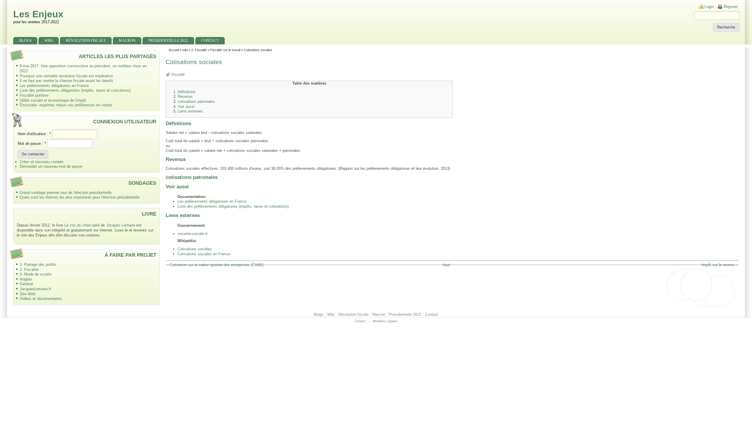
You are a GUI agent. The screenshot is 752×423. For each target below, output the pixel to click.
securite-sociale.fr (192, 233)
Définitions (187, 92)
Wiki (48, 40)
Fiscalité (178, 75)
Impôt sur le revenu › (719, 265)
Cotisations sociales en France (203, 254)
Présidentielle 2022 (168, 40)
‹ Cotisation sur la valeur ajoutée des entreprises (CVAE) (215, 265)
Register (731, 6)
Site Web (27, 294)
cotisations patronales (196, 102)
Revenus (185, 97)
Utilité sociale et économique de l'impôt (53, 100)
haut (446, 265)
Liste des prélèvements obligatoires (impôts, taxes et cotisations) (75, 90)
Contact (210, 40)
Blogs (25, 40)
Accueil (174, 50)
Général (26, 284)
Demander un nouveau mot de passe (51, 166)
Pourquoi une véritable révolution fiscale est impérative (66, 76)
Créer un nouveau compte (41, 162)
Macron (127, 40)
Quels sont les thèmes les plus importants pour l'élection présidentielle (80, 197)
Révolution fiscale (86, 40)
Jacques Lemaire (120, 225)
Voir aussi (186, 107)
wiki (185, 50)
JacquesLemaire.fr (35, 289)
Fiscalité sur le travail (225, 50)
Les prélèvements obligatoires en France (54, 85)
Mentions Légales (385, 321)
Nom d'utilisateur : (34, 134)
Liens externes (190, 111)
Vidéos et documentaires (41, 298)
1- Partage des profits (38, 264)
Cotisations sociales (194, 249)
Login (709, 6)
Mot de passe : (32, 143)
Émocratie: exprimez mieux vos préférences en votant (66, 105)
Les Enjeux (38, 14)
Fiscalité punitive (34, 95)
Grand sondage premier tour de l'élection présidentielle (66, 192)
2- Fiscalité (29, 269)
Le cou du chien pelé (82, 225)
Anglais (26, 279)
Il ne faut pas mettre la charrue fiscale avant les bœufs (66, 80)
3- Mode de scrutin (35, 274)
